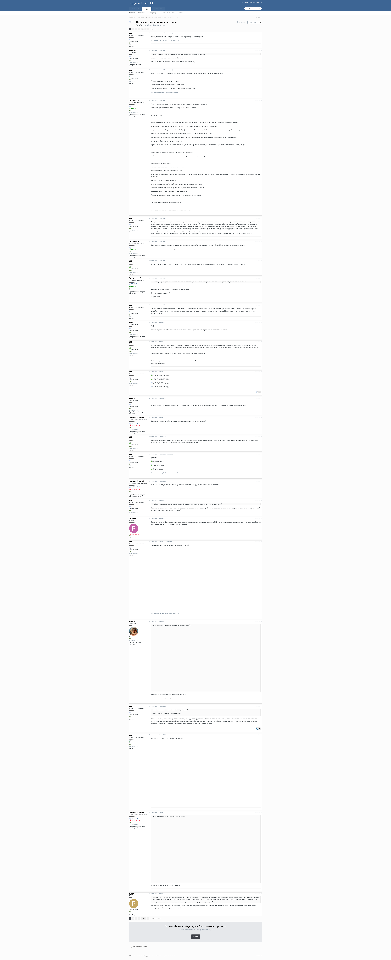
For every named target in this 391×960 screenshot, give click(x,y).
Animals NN (135, 9)
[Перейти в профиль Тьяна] (131, 404)
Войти (195, 937)
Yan (141, 25)
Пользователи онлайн (168, 13)
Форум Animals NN (141, 3)
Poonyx (132, 518)
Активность (158, 9)
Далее (143, 29)
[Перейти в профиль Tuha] (131, 328)
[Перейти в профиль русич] (133, 903)
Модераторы (153, 13)
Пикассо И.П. (135, 100)
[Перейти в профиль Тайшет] (132, 56)
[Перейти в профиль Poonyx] (133, 528)
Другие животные (159, 25)
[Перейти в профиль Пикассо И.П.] (134, 106)
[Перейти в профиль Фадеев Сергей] (134, 423)
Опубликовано (157, 33)
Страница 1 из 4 (156, 29)
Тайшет (132, 50)
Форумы (132, 13)
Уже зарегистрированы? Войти (251, 2)
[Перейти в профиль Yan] (131, 21)
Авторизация (242, 22)
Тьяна (132, 398)
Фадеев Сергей (136, 417)
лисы (181, 58)
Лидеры (180, 13)
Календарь (141, 13)
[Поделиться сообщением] (261, 33)
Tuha (131, 322)
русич (131, 894)
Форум (146, 9)
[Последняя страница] (148, 29)
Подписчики (252, 22)
